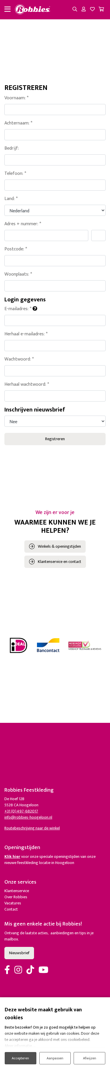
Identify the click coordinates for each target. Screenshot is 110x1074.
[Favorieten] (92, 9)
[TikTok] (30, 970)
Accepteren (20, 1058)
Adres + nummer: (22, 224)
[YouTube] (43, 970)
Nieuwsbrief (19, 953)
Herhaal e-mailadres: (26, 334)
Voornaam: (16, 98)
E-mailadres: (17, 309)
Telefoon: (15, 173)
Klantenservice (16, 890)
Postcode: (15, 249)
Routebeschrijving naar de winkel (32, 828)
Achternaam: (18, 123)
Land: (11, 198)
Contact (11, 909)
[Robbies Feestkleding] (32, 9)
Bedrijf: (11, 148)
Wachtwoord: (19, 359)
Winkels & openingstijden (59, 546)
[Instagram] (18, 970)
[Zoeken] (74, 9)
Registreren (55, 439)
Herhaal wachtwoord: (26, 384)
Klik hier (12, 856)
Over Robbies (15, 897)
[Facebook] (7, 970)
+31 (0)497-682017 (21, 811)
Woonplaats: (18, 274)
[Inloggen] (83, 9)
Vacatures (12, 903)
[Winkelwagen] (101, 9)
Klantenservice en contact (59, 561)
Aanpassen (55, 1058)
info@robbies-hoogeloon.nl (28, 817)
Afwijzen (89, 1058)
